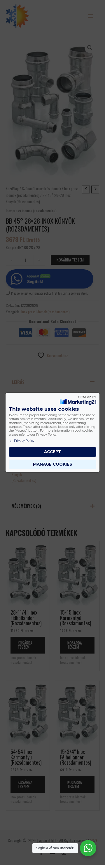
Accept (52, 451)
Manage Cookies (52, 464)
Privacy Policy (24, 441)
